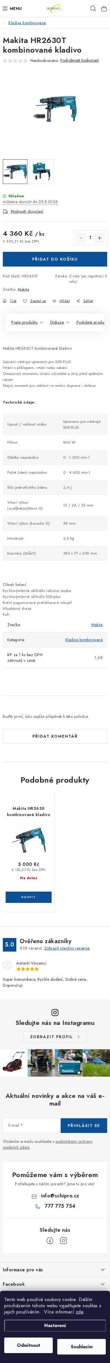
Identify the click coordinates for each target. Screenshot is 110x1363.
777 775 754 (60, 1206)
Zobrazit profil (51, 1037)
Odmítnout (28, 1345)
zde (79, 1312)
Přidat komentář (55, 736)
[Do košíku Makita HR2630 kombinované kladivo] (29, 897)
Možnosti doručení (27, 211)
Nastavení (55, 1325)
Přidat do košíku (55, 259)
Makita (23, 289)
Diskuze (57, 322)
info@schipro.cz (60, 1195)
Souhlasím (82, 1346)
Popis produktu (24, 322)
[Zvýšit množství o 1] (99, 238)
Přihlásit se (84, 1125)
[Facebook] (50, 1240)
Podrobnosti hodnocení (79, 60)
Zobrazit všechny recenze (67, 948)
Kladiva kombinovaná (84, 640)
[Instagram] (63, 1240)
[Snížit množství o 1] (81, 238)
